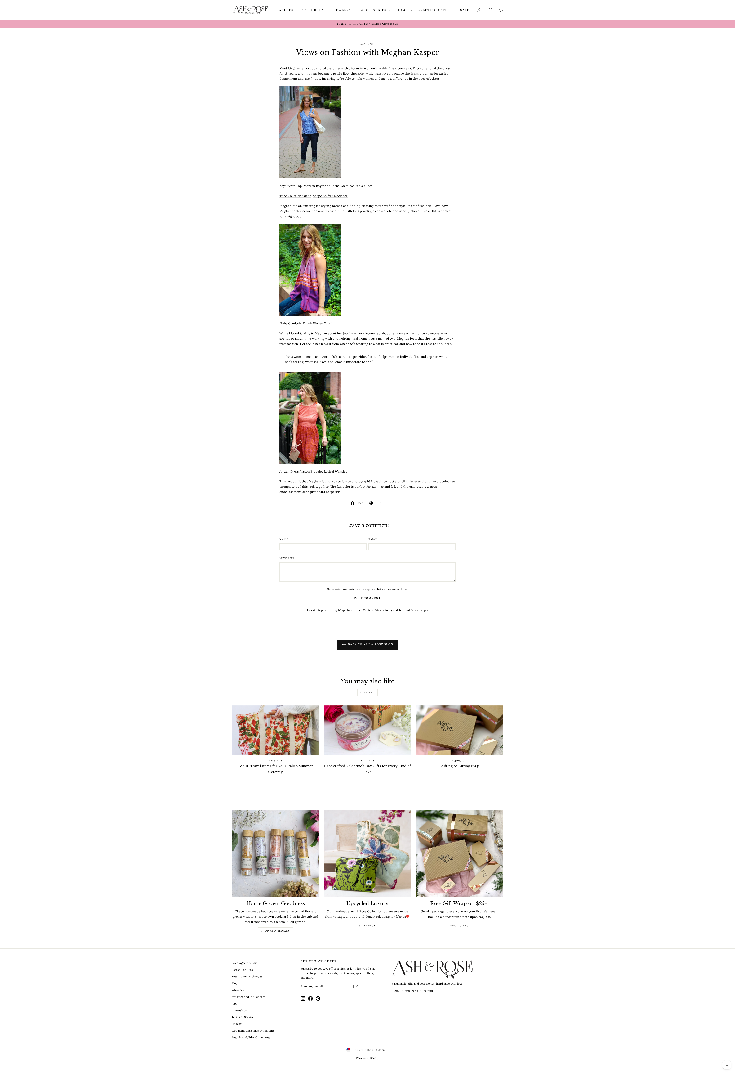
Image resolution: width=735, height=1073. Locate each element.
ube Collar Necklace (296, 196)
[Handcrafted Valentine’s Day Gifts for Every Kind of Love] (368, 730)
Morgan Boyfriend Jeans (322, 186)
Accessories (374, 10)
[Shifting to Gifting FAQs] (459, 730)
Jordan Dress (289, 471)
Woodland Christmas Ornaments (253, 1030)
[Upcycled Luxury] (368, 854)
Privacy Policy (383, 610)
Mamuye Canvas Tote (357, 186)
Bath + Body (312, 10)
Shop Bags (367, 925)
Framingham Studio (244, 963)
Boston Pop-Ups (242, 969)
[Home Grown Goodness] (275, 854)
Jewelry (343, 10)
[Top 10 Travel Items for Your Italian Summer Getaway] (275, 730)
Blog (235, 983)
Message (286, 558)
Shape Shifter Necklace (330, 196)
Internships (239, 1010)
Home (403, 10)
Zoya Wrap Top (290, 186)
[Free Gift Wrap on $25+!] (459, 854)
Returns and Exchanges (247, 976)
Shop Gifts (459, 925)
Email (373, 539)
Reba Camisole (291, 323)
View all (367, 692)
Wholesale (238, 990)
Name (284, 539)
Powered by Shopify (367, 1058)
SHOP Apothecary (275, 930)
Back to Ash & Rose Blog (370, 644)
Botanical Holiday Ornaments (251, 1037)
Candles (285, 10)
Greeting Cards (435, 10)
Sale (464, 10)
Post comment (367, 598)
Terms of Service (409, 610)
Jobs (234, 1003)
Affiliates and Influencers (248, 996)
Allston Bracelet (311, 471)
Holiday (237, 1023)
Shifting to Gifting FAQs (459, 766)
